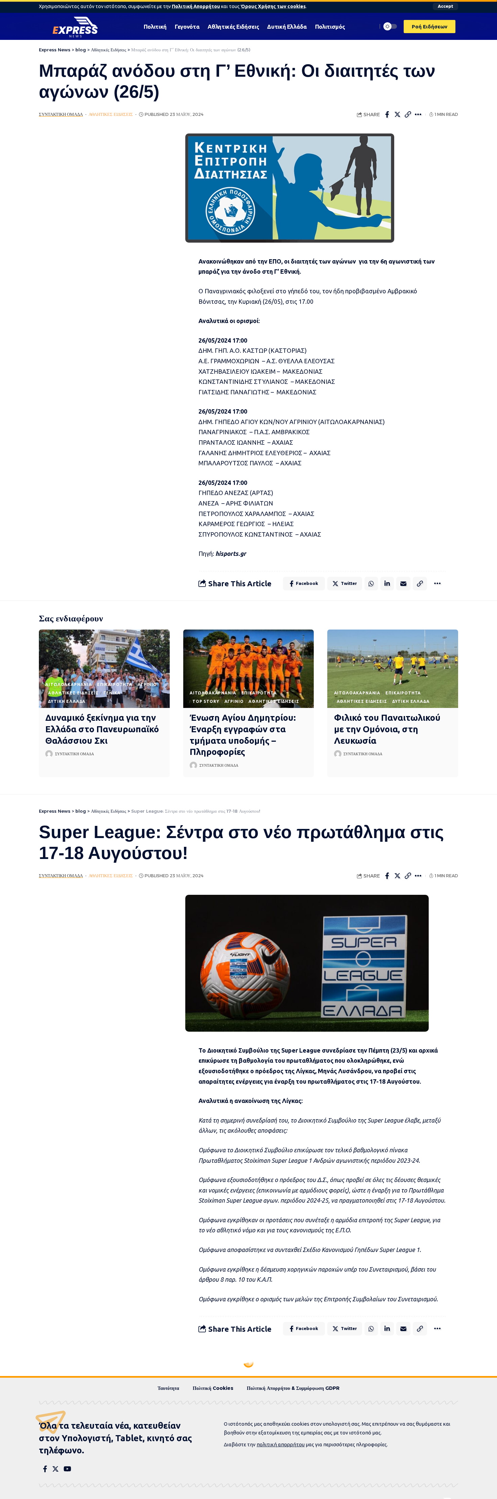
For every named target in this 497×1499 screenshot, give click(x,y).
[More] (418, 114)
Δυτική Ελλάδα (67, 701)
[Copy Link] (408, 114)
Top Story (205, 701)
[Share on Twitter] (397, 114)
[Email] (403, 583)
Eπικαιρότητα (115, 684)
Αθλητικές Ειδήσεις (111, 114)
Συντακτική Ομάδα (61, 114)
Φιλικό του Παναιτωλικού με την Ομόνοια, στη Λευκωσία (387, 729)
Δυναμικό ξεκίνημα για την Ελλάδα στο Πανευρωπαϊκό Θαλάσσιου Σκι (102, 729)
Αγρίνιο (147, 684)
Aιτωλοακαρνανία (68, 684)
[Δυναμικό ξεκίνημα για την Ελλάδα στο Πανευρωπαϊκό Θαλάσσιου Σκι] (104, 669)
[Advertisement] (102, 234)
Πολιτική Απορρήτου (196, 6)
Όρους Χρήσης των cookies (273, 6)
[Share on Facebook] (387, 114)
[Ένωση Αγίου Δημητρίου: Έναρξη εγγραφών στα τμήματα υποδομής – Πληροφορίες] (248, 669)
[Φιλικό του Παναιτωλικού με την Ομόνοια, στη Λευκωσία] (392, 669)
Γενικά (111, 693)
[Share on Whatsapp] (371, 583)
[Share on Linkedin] (387, 583)
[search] (370, 26)
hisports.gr (230, 553)
